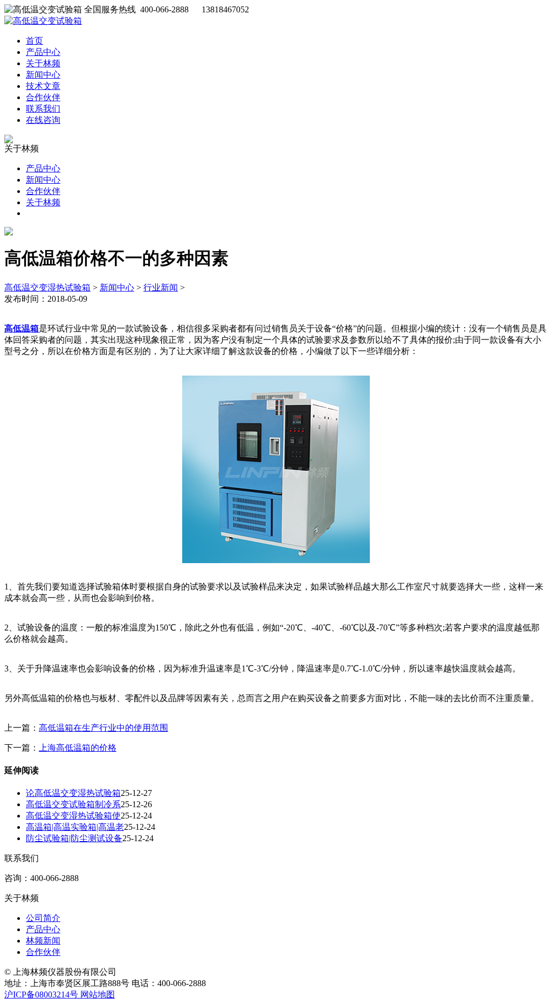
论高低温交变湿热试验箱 (73, 793)
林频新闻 (43, 940)
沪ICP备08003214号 (42, 994)
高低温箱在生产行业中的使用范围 (103, 727)
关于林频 (43, 63)
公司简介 (43, 918)
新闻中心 (43, 74)
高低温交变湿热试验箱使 (73, 815)
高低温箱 (21, 328)
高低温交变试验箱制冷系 (73, 804)
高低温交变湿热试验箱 (47, 287)
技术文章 (43, 86)
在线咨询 (43, 119)
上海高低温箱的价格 (77, 747)
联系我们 (43, 108)
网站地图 (97, 994)
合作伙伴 (43, 97)
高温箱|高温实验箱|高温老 (75, 826)
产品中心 (43, 52)
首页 (34, 40)
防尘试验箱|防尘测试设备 (74, 838)
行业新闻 (160, 287)
